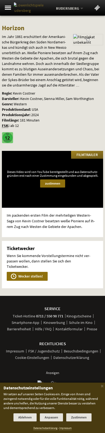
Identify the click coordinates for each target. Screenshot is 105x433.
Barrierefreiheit (19, 329)
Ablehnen (25, 417)
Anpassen (51, 417)
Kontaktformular (69, 329)
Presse (92, 329)
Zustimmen (79, 417)
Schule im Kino (81, 322)
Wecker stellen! (30, 276)
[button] (97, 9)
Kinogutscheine (78, 316)
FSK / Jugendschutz (44, 351)
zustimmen (52, 183)
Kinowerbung (54, 322)
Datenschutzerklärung (71, 357)
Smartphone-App (25, 322)
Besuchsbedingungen (81, 351)
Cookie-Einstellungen (32, 357)
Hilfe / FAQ (43, 329)
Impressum (15, 351)
